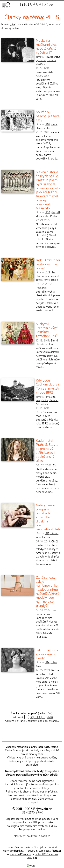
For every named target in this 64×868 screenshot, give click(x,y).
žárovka (51, 60)
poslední (43, 720)
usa (48, 537)
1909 (47, 124)
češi (38, 404)
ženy (38, 666)
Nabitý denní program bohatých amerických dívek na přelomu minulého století (48, 516)
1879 (47, 272)
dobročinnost (52, 275)
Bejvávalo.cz (42, 808)
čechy (44, 400)
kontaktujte (44, 795)
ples (48, 128)
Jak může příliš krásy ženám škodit (47, 653)
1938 (47, 212)
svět (38, 400)
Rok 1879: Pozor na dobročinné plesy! (48, 263)
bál (58, 212)
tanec (47, 279)
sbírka (39, 279)
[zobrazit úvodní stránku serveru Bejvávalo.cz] (36, 6)
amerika (40, 537)
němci (44, 404)
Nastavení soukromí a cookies (32, 836)
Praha (53, 216)
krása (54, 662)
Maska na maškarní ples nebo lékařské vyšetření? (46, 46)
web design (31, 829)
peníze (54, 279)
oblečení (40, 128)
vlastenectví (42, 216)
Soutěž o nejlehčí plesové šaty (48, 115)
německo (53, 400)
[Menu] (6, 5)
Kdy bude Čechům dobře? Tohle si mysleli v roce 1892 (47, 386)
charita (40, 275)
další (50, 717)
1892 (47, 396)
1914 (47, 662)
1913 (47, 56)
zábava (54, 533)
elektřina (40, 64)
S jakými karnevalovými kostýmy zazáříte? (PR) (47, 329)
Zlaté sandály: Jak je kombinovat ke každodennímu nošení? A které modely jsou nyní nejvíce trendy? (47, 591)
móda (54, 124)
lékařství (55, 56)
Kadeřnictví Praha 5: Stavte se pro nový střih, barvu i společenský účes (47, 450)
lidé (53, 396)
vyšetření (41, 60)
